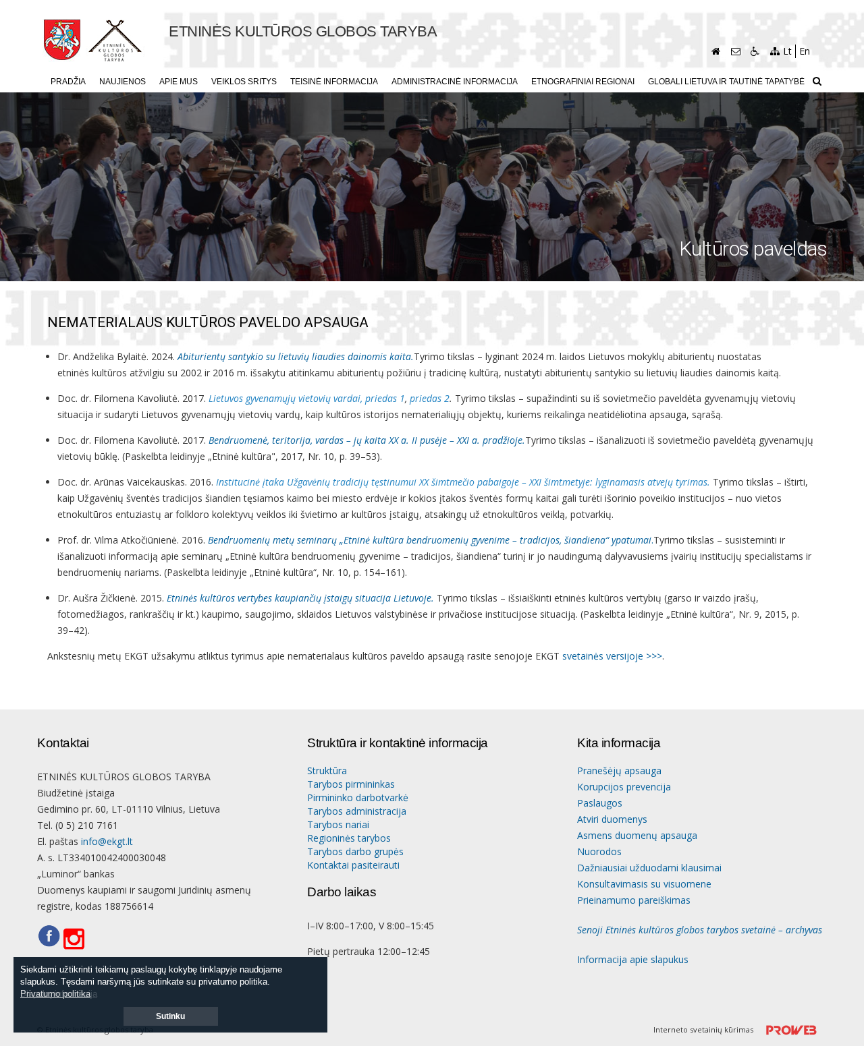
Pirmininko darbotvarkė (357, 797)
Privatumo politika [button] (55, 994)
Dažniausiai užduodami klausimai (649, 867)
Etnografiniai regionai (582, 81)
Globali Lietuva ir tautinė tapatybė (726, 81)
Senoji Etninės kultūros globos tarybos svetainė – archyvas (699, 929)
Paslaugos (599, 802)
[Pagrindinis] (715, 51)
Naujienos (122, 81)
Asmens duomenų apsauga (637, 835)
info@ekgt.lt (107, 841)
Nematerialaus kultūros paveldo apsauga (208, 322)
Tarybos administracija (356, 811)
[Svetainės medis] (774, 51)
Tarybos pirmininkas (351, 784)
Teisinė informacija (334, 81)
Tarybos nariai (338, 824)
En (804, 51)
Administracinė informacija (455, 81)
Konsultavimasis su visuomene (644, 883)
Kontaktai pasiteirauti (353, 865)
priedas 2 (430, 398)
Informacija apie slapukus (632, 959)
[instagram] (78, 939)
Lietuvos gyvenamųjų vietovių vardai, (285, 398)
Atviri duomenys (612, 819)
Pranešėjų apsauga (619, 770)
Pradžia (68, 81)
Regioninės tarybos (349, 838)
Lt (787, 51)
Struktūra (327, 770)
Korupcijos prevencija (624, 786)
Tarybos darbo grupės (355, 851)
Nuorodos (599, 851)
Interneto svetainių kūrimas (704, 1029)
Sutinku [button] (170, 1016)
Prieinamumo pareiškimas (634, 900)
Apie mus (178, 81)
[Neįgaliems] (755, 51)
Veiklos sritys (244, 81)
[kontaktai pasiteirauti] (735, 51)
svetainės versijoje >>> (612, 655)
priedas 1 (385, 398)
